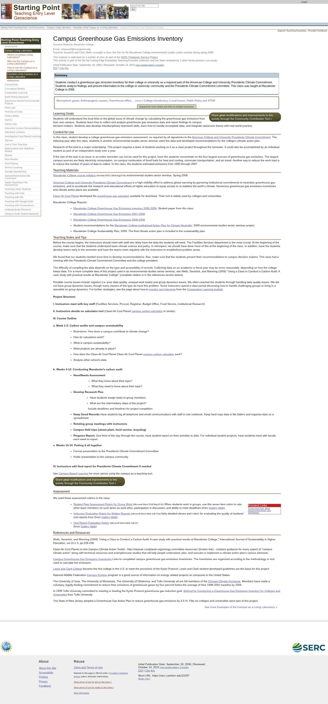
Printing (43, 676)
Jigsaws (9, 140)
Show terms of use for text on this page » (93, 682)
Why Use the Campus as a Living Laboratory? (21, 62)
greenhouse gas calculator (113, 196)
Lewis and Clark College (67, 568)
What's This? (144, 679)
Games (8, 120)
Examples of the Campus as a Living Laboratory (95, 27)
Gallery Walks (12, 116)
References (13, 80)
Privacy (43, 681)
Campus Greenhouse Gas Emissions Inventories (82, 559)
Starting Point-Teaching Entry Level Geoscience (23, 27)
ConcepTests (11, 84)
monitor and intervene (162, 289)
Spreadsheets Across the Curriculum (17, 177)
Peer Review (11, 159)
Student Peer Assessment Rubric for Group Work (102, 504)
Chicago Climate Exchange (224, 581)
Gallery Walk (216, 508)
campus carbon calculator (147, 311)
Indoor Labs (11, 124)
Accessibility (46, 672)
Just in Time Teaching (16, 144)
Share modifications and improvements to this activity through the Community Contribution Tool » (242, 117)
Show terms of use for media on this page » (94, 687)
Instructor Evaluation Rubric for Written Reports (101, 513)
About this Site (47, 667)
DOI (55, 68)
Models (8, 155)
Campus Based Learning (73, 473)
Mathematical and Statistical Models (19, 150)
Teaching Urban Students (18, 189)
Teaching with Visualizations (19, 205)
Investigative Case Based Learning (23, 136)
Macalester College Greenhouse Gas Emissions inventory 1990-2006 (115, 208)
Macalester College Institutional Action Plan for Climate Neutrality (153, 225)
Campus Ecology (97, 575)
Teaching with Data (14, 193)
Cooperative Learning (16, 92)
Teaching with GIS (14, 197)
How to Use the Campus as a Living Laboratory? (22, 69)
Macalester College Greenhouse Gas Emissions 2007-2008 (109, 214)
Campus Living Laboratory (59, 27)
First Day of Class (14, 111)
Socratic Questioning (15, 171)
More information (81, 693)
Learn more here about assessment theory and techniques (260, 510)
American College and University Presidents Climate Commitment (231, 137)
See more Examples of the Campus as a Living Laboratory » (241, 607)
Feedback (45, 685)
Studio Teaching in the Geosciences (16, 183)
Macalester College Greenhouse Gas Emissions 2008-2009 (109, 219)
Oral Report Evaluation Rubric (91, 523)
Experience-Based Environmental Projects (22, 102)
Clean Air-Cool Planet (66, 196)
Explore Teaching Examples (292, 30)
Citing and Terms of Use (88, 667)
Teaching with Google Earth (19, 201)
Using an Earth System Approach (22, 213)
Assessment (11, 46)
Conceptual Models (15, 88)
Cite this (64, 68)
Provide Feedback (317, 30)
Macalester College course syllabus (74, 175)
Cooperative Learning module (205, 289)
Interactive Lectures (15, 132)
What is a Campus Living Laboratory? (20, 56)
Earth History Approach (16, 97)
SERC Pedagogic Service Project (139, 57)
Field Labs (10, 107)
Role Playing (11, 163)
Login (304, 2)
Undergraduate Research (18, 209)
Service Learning (13, 167)
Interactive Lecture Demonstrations (23, 128)
